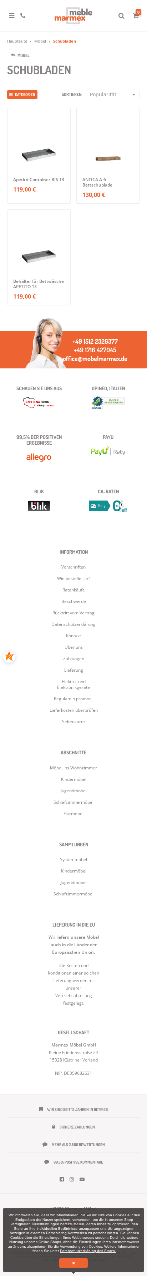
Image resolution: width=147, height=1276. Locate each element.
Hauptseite (17, 41)
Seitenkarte (73, 722)
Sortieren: (72, 94)
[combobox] (113, 94)
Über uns (74, 647)
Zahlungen (73, 659)
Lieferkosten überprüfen (74, 710)
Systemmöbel (73, 859)
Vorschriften (73, 567)
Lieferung (73, 670)
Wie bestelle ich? (73, 578)
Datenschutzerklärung (73, 624)
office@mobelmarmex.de (95, 358)
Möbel (40, 41)
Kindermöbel (73, 871)
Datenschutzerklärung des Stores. (88, 1251)
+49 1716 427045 (95, 350)
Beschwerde (73, 601)
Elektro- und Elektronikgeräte (73, 684)
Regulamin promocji (73, 699)
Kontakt (73, 636)
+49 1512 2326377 (95, 341)
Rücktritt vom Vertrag (73, 613)
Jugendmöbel (74, 882)
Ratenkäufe (73, 590)
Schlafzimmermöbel (73, 894)
